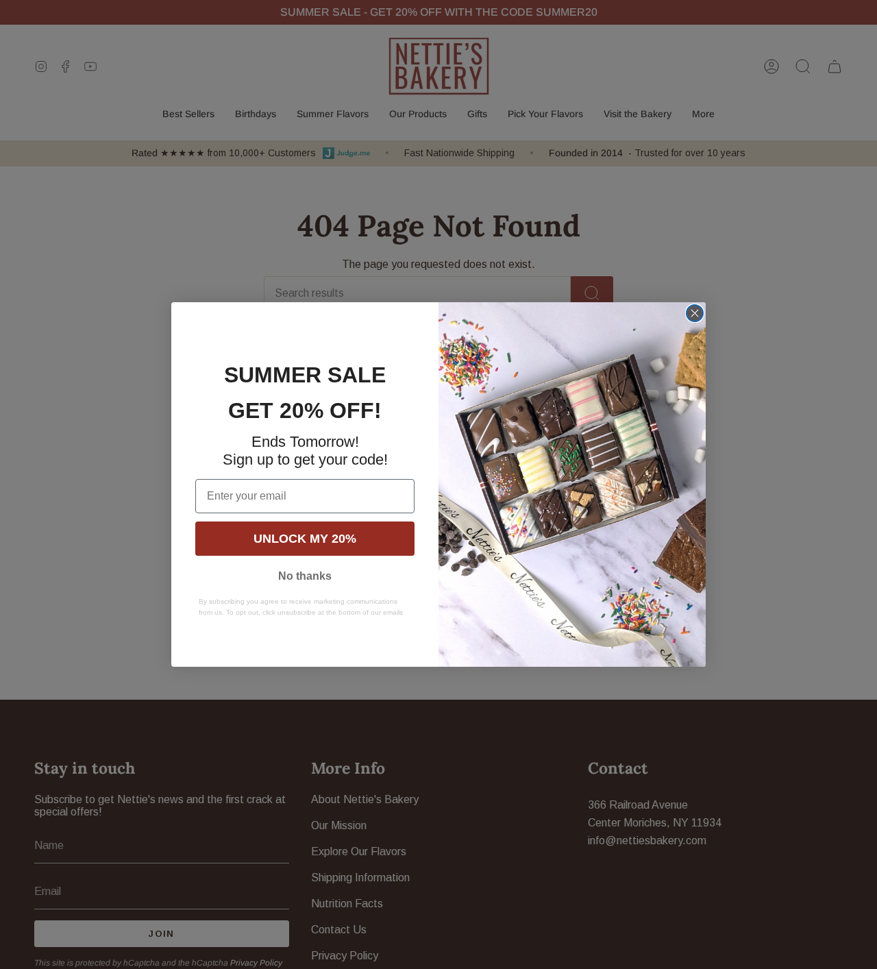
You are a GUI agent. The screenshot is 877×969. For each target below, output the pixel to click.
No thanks (305, 576)
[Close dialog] (695, 313)
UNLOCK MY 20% (305, 538)
